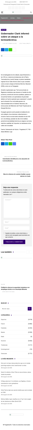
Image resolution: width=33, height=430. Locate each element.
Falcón (3, 284)
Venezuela (4, 353)
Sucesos (3, 341)
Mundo (3, 332)
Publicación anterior (10, 156)
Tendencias (4, 345)
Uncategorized (5, 349)
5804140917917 (24, 2)
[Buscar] (31, 12)
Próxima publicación (23, 172)
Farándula (3, 328)
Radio (2, 336)
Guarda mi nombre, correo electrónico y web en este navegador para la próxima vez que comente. (17, 235)
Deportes (3, 319)
